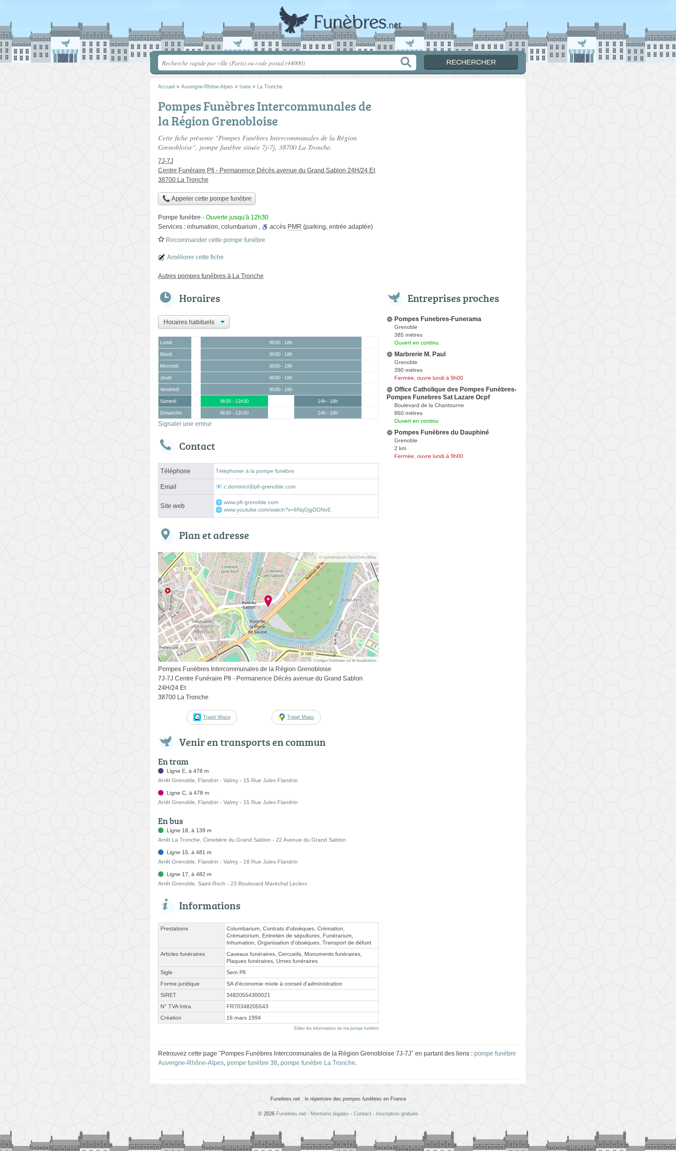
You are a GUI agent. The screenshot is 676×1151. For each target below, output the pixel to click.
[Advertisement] (452, 644)
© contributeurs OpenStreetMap (347, 557)
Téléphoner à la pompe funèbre (255, 471)
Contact (362, 1114)
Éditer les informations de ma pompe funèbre (336, 1028)
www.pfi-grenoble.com (251, 502)
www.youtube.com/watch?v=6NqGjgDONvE (277, 510)
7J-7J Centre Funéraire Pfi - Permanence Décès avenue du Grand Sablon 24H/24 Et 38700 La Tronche (266, 170)
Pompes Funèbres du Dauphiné (441, 432)
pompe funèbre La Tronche (317, 1062)
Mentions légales (330, 1114)
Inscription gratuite (397, 1114)
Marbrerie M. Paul (420, 354)
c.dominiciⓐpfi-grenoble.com (260, 487)
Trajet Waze (216, 717)
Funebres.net (338, 28)
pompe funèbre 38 (252, 1062)
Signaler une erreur (185, 423)
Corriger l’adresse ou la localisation (345, 660)
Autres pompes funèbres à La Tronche (211, 276)
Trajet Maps (300, 717)
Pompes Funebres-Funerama (437, 319)
